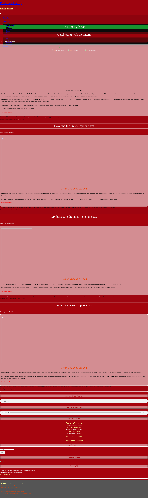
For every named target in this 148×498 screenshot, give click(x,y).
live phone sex (84, 207)
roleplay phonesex (50, 117)
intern (11, 119)
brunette (2, 117)
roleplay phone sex (40, 117)
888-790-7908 (7, 475)
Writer (12, 132)
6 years (5, 132)
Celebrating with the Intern (74, 34)
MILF (6, 117)
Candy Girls (6, 18)
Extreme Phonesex (59, 207)
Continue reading (7, 112)
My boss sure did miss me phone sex (74, 216)
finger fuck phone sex (63, 386)
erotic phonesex (50, 207)
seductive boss (17, 209)
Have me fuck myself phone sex (74, 126)
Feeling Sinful (6, 19)
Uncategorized (112, 207)
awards (2, 119)
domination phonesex (41, 207)
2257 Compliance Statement (7, 489)
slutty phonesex (59, 117)
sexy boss (16, 119)
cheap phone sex (23, 207)
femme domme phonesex (53, 296)
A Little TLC (6, 21)
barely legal (11, 207)
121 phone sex (3, 207)
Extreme (39, 386)
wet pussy (66, 117)
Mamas (8, 31)
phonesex (26, 117)
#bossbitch (2, 209)
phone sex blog (19, 117)
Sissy (7, 27)
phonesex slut (32, 117)
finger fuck (79, 296)
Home (4, 16)
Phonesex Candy (11, 3)
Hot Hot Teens (10, 25)
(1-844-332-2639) (78, 440)
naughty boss (9, 298)
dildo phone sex (31, 207)
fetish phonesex (77, 207)
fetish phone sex (69, 207)
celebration (7, 119)
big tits (2, 386)
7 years (5, 312)
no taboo (91, 207)
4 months (6, 41)
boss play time (9, 209)
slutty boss (21, 119)
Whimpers (9, 29)
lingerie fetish (72, 386)
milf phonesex (11, 117)
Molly (13, 41)
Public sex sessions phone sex (74, 305)
